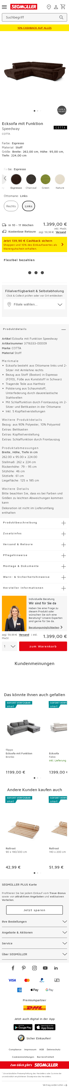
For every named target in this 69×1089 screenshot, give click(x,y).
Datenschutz (53, 1049)
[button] (16, 181)
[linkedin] (56, 968)
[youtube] (45, 968)
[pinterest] (23, 968)
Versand (61, 232)
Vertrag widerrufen (53, 1084)
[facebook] (13, 968)
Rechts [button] (11, 206)
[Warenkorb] (63, 7)
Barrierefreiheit (45, 1056)
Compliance (15, 1049)
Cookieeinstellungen (23, 1056)
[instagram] (34, 968)
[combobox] (9, 646)
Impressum (30, 1049)
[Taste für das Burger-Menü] (4, 6)
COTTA (6, 133)
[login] (56, 7)
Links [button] (28, 206)
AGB (41, 1049)
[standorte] (49, 7)
